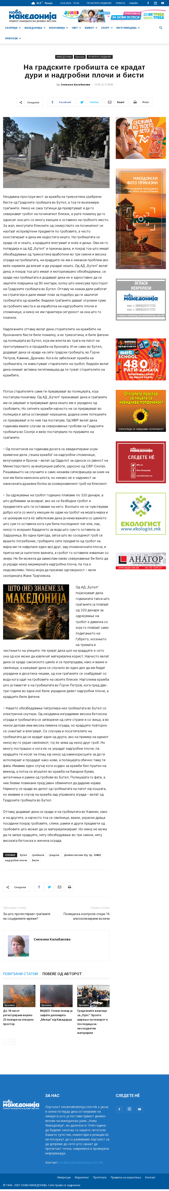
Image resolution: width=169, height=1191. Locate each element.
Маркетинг (82, 1177)
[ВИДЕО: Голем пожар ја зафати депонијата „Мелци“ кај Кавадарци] (56, 996)
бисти (35, 860)
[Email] (59, 887)
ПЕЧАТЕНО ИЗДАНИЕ (99, 3)
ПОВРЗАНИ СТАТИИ (20, 974)
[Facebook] (148, 3)
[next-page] (13, 1041)
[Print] (69, 887)
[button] (160, 28)
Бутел (23, 855)
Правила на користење (126, 1177)
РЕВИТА (120, 3)
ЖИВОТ (89, 27)
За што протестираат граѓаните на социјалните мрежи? (26, 916)
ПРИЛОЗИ (11, 38)
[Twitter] (49, 887)
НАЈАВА (133, 3)
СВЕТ (75, 27)
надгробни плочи (16, 860)
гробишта (38, 855)
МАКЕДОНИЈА (33, 27)
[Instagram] (155, 3)
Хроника (79, 56)
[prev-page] (6, 1041)
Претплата (100, 1177)
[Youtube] (162, 3)
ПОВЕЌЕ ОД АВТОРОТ (62, 974)
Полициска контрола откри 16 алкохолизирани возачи (86, 916)
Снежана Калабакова (75, 84)
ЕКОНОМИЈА (57, 27)
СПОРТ (105, 27)
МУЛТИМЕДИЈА (126, 27)
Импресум (64, 1177)
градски (54, 855)
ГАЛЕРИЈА (11, 27)
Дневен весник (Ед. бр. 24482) (82, 855)
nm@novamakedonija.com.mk (81, 1162)
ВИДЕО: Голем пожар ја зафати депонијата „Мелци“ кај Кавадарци (56, 1015)
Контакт (150, 1177)
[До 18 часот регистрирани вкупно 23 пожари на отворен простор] (19, 996)
